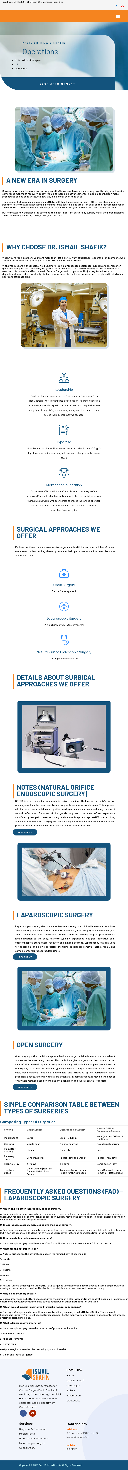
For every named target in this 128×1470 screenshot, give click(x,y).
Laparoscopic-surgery (32, 1443)
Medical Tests (27, 1433)
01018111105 (71, 1449)
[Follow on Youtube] (122, 6)
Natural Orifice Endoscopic (34, 1438)
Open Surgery (27, 1447)
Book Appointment (58, 83)
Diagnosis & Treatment (32, 1429)
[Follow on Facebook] (116, 6)
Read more (25, 832)
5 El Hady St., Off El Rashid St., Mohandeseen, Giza (38, 1)
